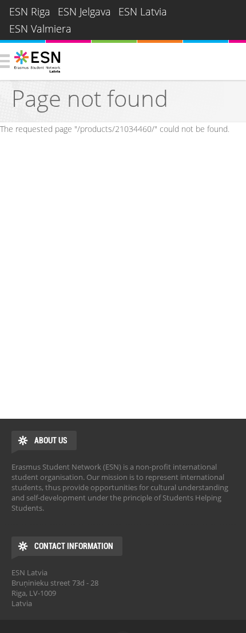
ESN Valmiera (40, 28)
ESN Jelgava (84, 11)
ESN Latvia (142, 11)
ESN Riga (29, 11)
